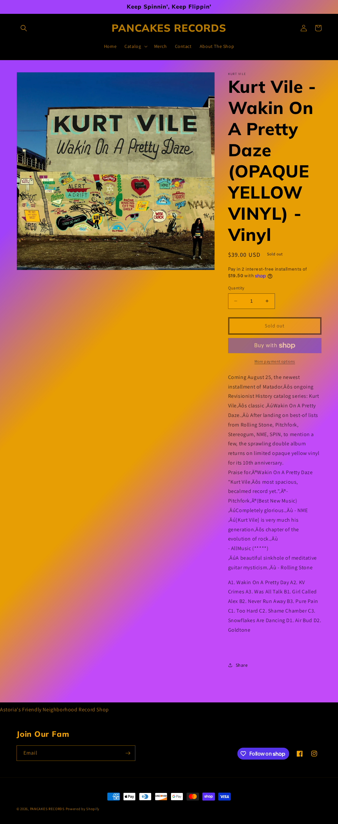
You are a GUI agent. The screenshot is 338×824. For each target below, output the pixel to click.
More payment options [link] (274, 361)
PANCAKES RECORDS (47, 808)
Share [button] (242, 665)
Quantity (236, 288)
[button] (24, 28)
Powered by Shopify (83, 808)
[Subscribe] (127, 753)
